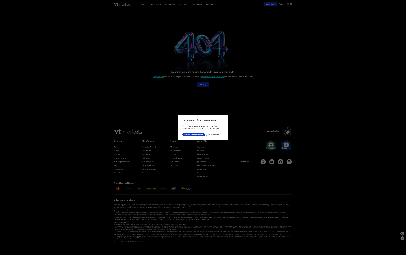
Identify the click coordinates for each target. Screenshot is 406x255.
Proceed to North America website (193, 134)
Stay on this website (213, 134)
